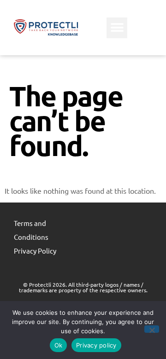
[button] (117, 27)
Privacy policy (96, 345)
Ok (58, 345)
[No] (151, 329)
